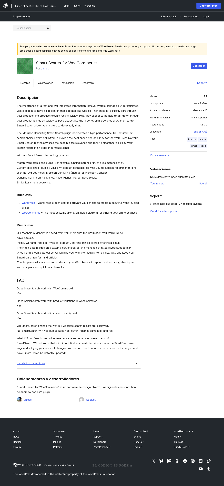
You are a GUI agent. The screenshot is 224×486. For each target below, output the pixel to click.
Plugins (57, 441)
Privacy (17, 447)
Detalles (25, 83)
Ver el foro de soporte (163, 211)
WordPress (28, 202)
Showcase (59, 431)
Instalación (67, 83)
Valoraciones (45, 83)
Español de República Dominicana (61, 465)
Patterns (57, 447)
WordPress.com (184, 431)
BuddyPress (182, 447)
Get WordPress (209, 5)
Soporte (202, 83)
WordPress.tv (102, 447)
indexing (192, 139)
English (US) (200, 131)
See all (203, 183)
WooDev (91, 399)
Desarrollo (88, 83)
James (45, 68)
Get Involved (141, 431)
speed (202, 146)
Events (137, 436)
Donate (139, 441)
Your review (157, 183)
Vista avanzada (159, 155)
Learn (96, 431)
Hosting (17, 441)
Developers (99, 441)
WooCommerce (31, 212)
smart (194, 146)
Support (97, 436)
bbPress (180, 441)
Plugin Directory (22, 16)
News (16, 436)
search (202, 139)
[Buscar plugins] (48, 28)
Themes (57, 436)
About (16, 431)
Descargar (199, 65)
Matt (178, 436)
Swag (138, 447)
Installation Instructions (31, 363)
